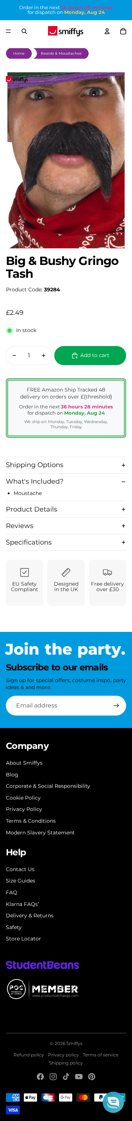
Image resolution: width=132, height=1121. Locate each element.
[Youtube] (78, 1076)
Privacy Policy (24, 809)
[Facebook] (40, 1076)
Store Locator (23, 938)
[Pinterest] (91, 1076)
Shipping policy (66, 1063)
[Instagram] (53, 1076)
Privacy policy (63, 1055)
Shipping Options (34, 465)
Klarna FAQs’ (22, 904)
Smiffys (74, 1043)
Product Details (31, 509)
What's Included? (34, 481)
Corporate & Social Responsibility (48, 786)
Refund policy (29, 1055)
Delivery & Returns (30, 915)
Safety (14, 927)
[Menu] (8, 31)
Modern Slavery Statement (40, 832)
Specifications (29, 542)
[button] (113, 1102)
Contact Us (20, 869)
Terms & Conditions (31, 821)
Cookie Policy (23, 797)
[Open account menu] (107, 31)
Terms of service (100, 1055)
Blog (12, 774)
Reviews (19, 526)
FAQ (11, 892)
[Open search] (24, 31)
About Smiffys (24, 763)
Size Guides (20, 880)
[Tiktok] (66, 1076)
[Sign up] (116, 706)
